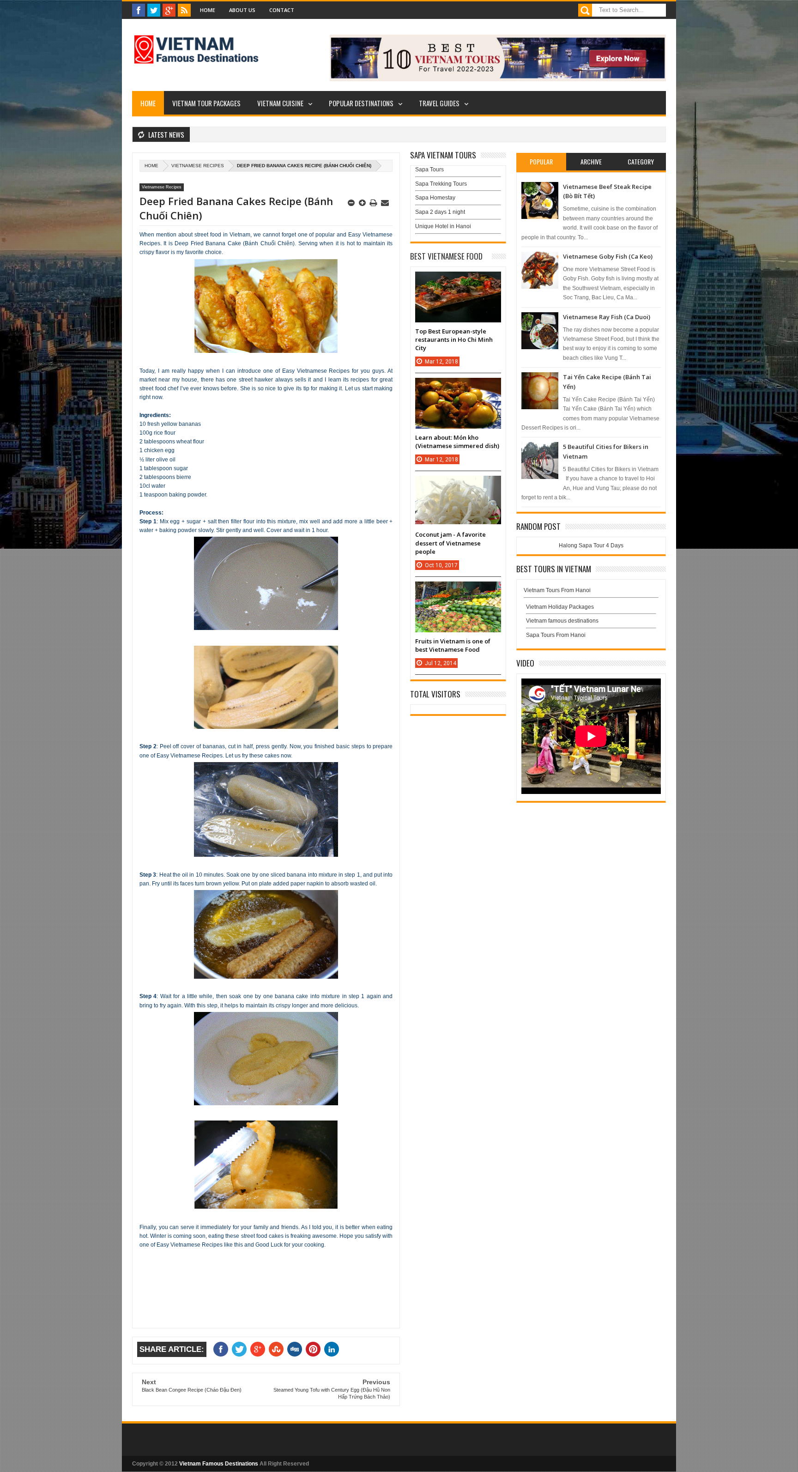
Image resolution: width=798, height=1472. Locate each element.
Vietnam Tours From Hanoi (557, 590)
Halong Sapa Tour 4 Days (591, 545)
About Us (242, 9)
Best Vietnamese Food (446, 256)
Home (207, 9)
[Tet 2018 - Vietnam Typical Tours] (498, 79)
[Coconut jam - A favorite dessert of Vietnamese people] (458, 485)
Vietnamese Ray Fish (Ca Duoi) (606, 317)
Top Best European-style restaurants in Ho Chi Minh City (454, 339)
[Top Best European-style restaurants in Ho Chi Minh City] (458, 281)
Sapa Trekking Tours (441, 184)
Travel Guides (439, 103)
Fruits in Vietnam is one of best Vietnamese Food (452, 645)
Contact (281, 9)
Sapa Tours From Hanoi (556, 635)
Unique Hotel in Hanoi (443, 226)
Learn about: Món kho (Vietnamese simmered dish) (457, 441)
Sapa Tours (429, 169)
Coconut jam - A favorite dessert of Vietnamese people (450, 542)
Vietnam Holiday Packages (560, 607)
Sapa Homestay (435, 197)
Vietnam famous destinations (562, 621)
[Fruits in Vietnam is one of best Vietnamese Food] (458, 591)
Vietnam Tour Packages (206, 103)
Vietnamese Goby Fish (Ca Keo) (608, 256)
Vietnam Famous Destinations (218, 1463)
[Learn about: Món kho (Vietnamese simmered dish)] (458, 387)
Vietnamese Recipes (197, 165)
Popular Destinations (361, 103)
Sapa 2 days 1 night (440, 212)
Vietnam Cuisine (280, 103)
